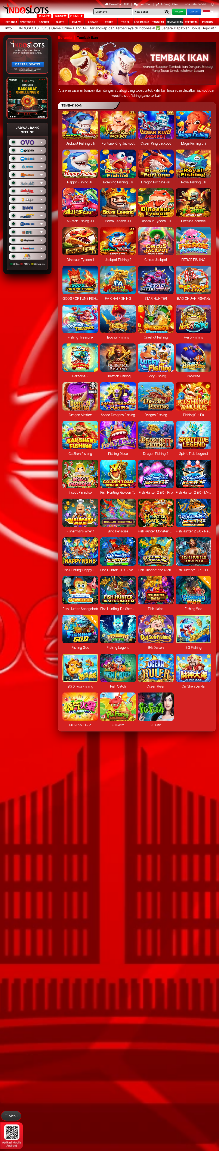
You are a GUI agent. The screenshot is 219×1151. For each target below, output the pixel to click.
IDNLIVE (76, 22)
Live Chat (144, 4)
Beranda (11, 22)
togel (125, 22)
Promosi (207, 22)
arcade (93, 22)
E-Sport (44, 22)
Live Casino (141, 22)
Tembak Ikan (175, 22)
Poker (109, 22)
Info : (9, 28)
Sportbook (27, 22)
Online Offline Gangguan (29, 264)
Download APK (119, 4)
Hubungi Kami (169, 4)
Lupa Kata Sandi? (195, 4)
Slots (60, 22)
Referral (191, 22)
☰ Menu (11, 1116)
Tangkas (158, 22)
